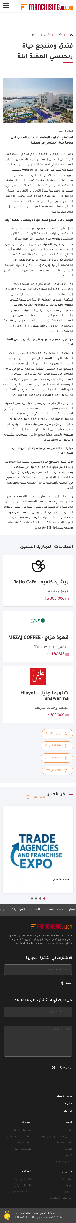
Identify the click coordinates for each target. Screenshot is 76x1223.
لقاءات (68, 1149)
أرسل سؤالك (64, 1067)
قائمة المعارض (23, 1185)
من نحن (67, 1111)
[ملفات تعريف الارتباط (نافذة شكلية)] (7, 1215)
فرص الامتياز (64, 1096)
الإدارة (69, 1185)
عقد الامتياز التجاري (21, 1149)
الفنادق (35, 35)
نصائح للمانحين (23, 1143)
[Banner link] (38, 23)
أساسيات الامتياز (22, 1130)
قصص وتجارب (64, 1162)
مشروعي (67, 1171)
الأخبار (59, 35)
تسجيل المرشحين (21, 1192)
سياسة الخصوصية (27, 1213)
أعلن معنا (66, 1104)
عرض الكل (39, 797)
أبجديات (26, 1122)
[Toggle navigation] (6, 5)
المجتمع (26, 1171)
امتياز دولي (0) (54, 770)
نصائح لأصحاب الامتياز (19, 1137)
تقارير (69, 1155)
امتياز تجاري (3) (53, 745)
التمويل (68, 1192)
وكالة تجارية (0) (53, 758)
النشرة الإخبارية (23, 1179)
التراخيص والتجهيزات (61, 1198)
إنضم (69, 983)
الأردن (47, 35)
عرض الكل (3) (54, 733)
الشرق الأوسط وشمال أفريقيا (55, 1137)
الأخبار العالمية (64, 1143)
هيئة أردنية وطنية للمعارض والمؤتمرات (44, 909)
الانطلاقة (67, 1179)
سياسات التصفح (50, 1213)
